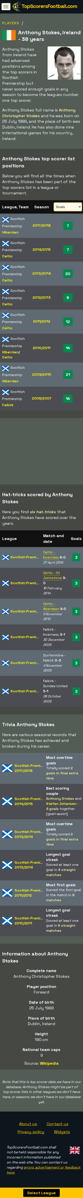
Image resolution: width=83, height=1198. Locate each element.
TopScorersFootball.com (49, 6)
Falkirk (8, 405)
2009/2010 (41, 374)
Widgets (62, 1131)
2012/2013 (42, 297)
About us (28, 1123)
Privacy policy (30, 1131)
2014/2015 (42, 249)
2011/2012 (41, 321)
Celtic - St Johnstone (52, 575)
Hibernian (10, 232)
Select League (41, 1192)
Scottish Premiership (28, 557)
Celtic (7, 256)
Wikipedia (49, 1063)
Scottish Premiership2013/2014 (33, 834)
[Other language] (74, 1149)
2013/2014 (41, 273)
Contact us (57, 1123)
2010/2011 (41, 348)
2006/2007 (41, 398)
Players (10, 23)
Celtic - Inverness (51, 555)
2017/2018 (41, 225)
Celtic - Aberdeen (51, 606)
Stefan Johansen (61, 803)
